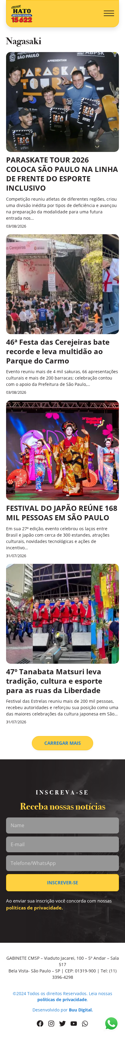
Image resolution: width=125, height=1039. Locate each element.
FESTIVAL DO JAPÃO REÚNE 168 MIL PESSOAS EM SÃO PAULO (61, 512)
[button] (109, 14)
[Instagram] (51, 1023)
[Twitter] (62, 1023)
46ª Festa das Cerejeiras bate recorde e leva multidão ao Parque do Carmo (58, 351)
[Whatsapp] (85, 1023)
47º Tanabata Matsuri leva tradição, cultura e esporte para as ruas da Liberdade (54, 680)
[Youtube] (73, 1023)
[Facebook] (40, 1023)
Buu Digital (80, 1010)
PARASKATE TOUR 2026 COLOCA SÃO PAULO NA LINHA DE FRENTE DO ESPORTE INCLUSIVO (62, 174)
